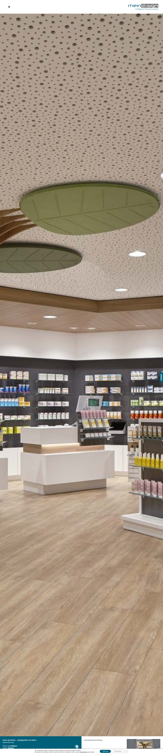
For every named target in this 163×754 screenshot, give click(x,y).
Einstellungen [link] (83, 752)
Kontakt (161, 377)
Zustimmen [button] (105, 751)
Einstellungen (118, 751)
